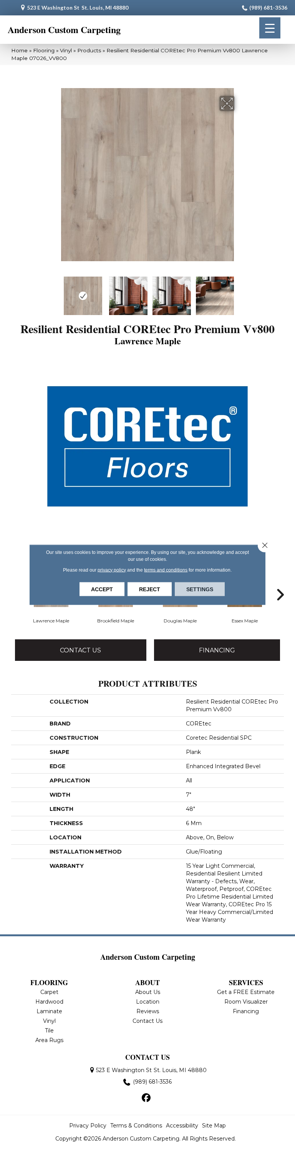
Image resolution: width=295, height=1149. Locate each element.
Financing (217, 650)
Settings (199, 589)
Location (147, 1001)
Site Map (214, 1125)
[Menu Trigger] (269, 27)
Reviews (147, 1011)
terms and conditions (165, 569)
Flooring (44, 50)
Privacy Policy (87, 1125)
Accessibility (182, 1125)
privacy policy (112, 569)
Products (89, 50)
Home (19, 50)
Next (240, 292)
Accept (102, 589)
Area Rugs (49, 1040)
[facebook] (146, 1098)
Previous (55, 292)
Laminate (49, 1011)
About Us (147, 992)
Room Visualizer (246, 1001)
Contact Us (80, 650)
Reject (149, 589)
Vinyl (66, 50)
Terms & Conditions (136, 1125)
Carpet (49, 992)
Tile (49, 1030)
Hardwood (49, 1001)
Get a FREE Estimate (246, 992)
